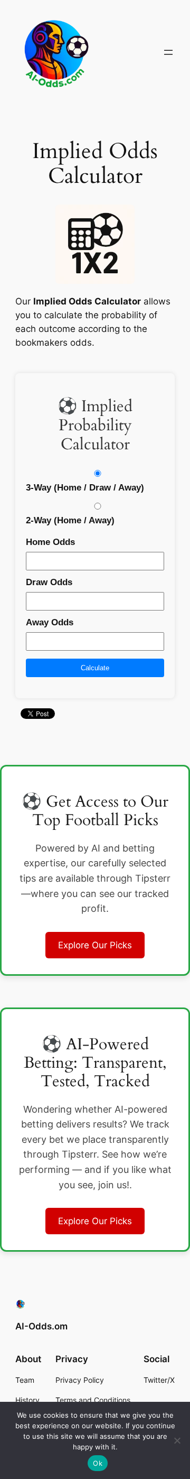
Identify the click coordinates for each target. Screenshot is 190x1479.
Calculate (95, 668)
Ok (97, 1463)
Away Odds (49, 622)
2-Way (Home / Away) (70, 520)
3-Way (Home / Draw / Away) (85, 488)
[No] (177, 1440)
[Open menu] (168, 52)
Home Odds (50, 542)
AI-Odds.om (41, 1326)
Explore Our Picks (95, 945)
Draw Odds (49, 582)
